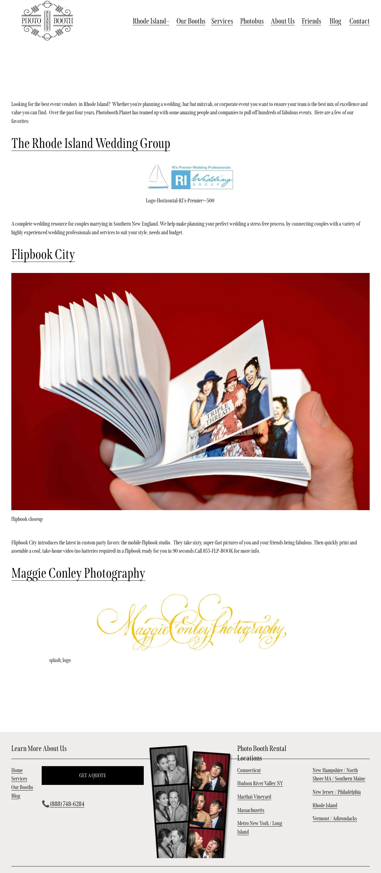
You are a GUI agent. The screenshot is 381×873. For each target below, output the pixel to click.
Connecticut (249, 770)
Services (222, 21)
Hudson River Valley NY (260, 783)
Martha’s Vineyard (254, 796)
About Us (283, 21)
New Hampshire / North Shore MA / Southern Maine (339, 774)
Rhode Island (325, 805)
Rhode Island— (151, 21)
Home (17, 770)
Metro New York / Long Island (259, 827)
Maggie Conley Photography (78, 573)
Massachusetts (250, 810)
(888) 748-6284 (67, 804)
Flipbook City (43, 254)
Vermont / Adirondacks (335, 818)
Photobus (252, 21)
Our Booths (191, 21)
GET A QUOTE (92, 775)
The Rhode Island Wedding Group (90, 143)
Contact (359, 21)
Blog (335, 21)
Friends (311, 21)
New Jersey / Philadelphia (337, 791)
